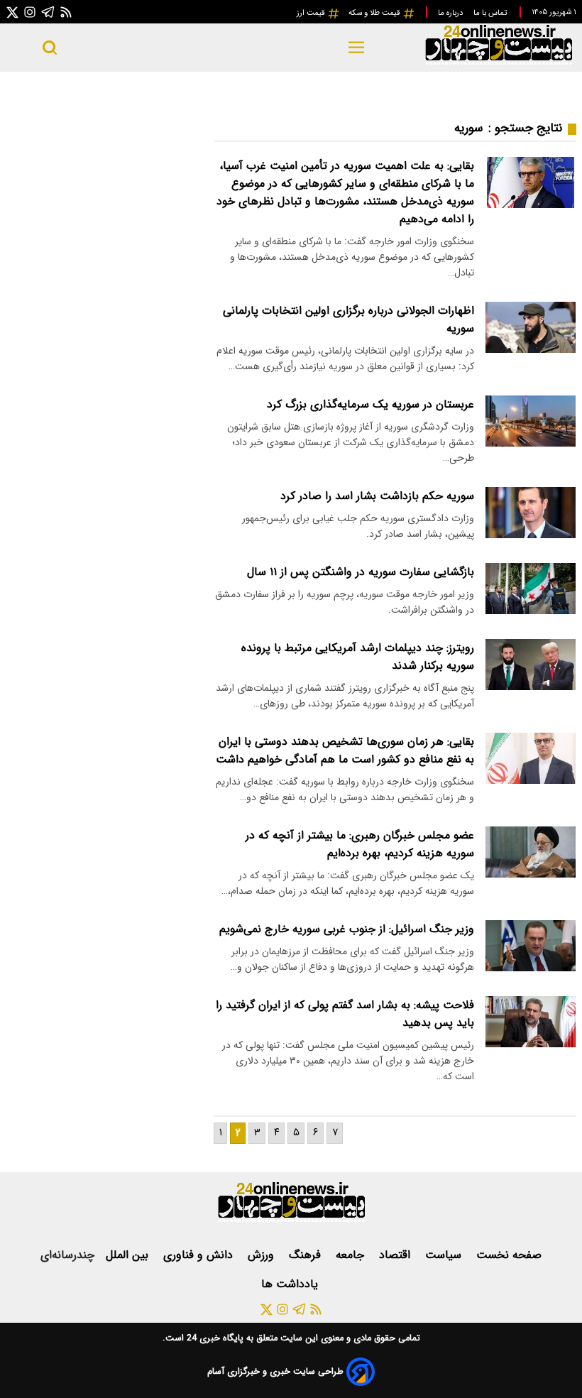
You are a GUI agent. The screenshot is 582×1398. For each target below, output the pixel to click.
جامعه (352, 1255)
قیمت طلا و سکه (375, 12)
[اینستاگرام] (30, 12)
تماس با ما (491, 12)
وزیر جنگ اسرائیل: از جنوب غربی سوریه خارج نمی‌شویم (346, 929)
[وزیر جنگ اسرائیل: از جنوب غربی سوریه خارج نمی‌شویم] (530, 945)
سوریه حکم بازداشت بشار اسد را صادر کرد (377, 496)
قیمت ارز (312, 12)
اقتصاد (396, 1255)
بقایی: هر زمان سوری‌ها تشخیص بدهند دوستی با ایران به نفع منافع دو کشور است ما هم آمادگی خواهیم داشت (345, 750)
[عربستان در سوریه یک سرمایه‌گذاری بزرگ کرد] (530, 420)
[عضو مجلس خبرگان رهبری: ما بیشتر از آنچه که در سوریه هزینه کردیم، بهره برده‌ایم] (530, 851)
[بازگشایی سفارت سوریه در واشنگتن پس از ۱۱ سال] (530, 588)
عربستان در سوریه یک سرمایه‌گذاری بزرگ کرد (370, 404)
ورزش (263, 1255)
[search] (49, 47)
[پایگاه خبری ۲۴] (498, 63)
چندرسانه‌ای (67, 1255)
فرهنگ (306, 1255)
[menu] (356, 47)
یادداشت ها (291, 1284)
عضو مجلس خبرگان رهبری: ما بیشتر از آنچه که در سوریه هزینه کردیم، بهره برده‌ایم (360, 844)
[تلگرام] (48, 12)
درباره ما (451, 12)
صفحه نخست (509, 1255)
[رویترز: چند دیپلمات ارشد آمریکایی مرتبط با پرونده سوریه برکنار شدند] (530, 664)
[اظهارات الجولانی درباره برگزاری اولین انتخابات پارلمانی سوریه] (530, 327)
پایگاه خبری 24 (213, 1338)
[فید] (66, 12)
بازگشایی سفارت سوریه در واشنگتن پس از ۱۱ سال (360, 572)
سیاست (445, 1255)
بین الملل (129, 1255)
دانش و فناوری (199, 1255)
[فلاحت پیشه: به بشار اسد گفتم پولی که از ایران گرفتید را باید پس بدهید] (530, 1021)
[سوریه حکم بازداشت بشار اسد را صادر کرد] (530, 512)
